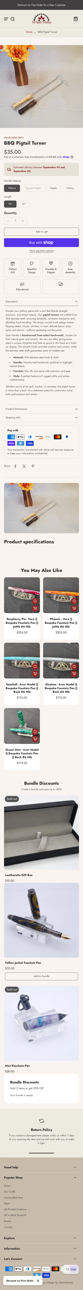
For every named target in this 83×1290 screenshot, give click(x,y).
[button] (41, 232)
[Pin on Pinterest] (33, 466)
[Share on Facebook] (15, 466)
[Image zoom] (41, 86)
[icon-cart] (74, 19)
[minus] (8, 221)
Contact (8, 1227)
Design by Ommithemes (60, 1282)
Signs (7, 1203)
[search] (12, 19)
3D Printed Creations (15, 1209)
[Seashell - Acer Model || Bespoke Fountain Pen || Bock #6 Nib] (22, 660)
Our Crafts (9, 1191)
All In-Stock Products (15, 1215)
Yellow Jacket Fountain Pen (23, 963)
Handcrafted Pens (13, 1197)
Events (7, 1221)
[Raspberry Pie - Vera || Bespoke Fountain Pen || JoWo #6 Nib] (22, 595)
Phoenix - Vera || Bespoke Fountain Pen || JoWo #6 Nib (61, 622)
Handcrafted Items (14, 137)
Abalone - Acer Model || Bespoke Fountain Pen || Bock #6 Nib (61, 688)
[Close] (38, 1281)
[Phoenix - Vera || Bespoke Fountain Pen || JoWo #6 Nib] (61, 595)
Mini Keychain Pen (17, 1066)
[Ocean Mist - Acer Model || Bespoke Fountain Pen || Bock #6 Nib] (22, 726)
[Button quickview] (35, 601)
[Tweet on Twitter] (24, 466)
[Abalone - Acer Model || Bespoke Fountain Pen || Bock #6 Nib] (61, 660)
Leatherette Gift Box (19, 875)
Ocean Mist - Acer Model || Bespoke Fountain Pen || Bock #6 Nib (22, 753)
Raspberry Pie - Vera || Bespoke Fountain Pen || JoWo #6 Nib (22, 622)
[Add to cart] (35, 608)
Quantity (10, 213)
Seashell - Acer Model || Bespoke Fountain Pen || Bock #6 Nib (22, 688)
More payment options (42, 251)
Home (29, 32)
